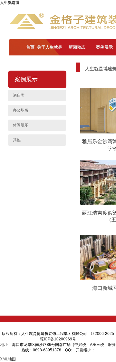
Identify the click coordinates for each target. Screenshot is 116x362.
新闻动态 (77, 47)
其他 (17, 140)
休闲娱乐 (20, 125)
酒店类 (18, 95)
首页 (30, 47)
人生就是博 (9, 2)
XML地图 (8, 359)
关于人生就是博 (49, 55)
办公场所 (20, 110)
